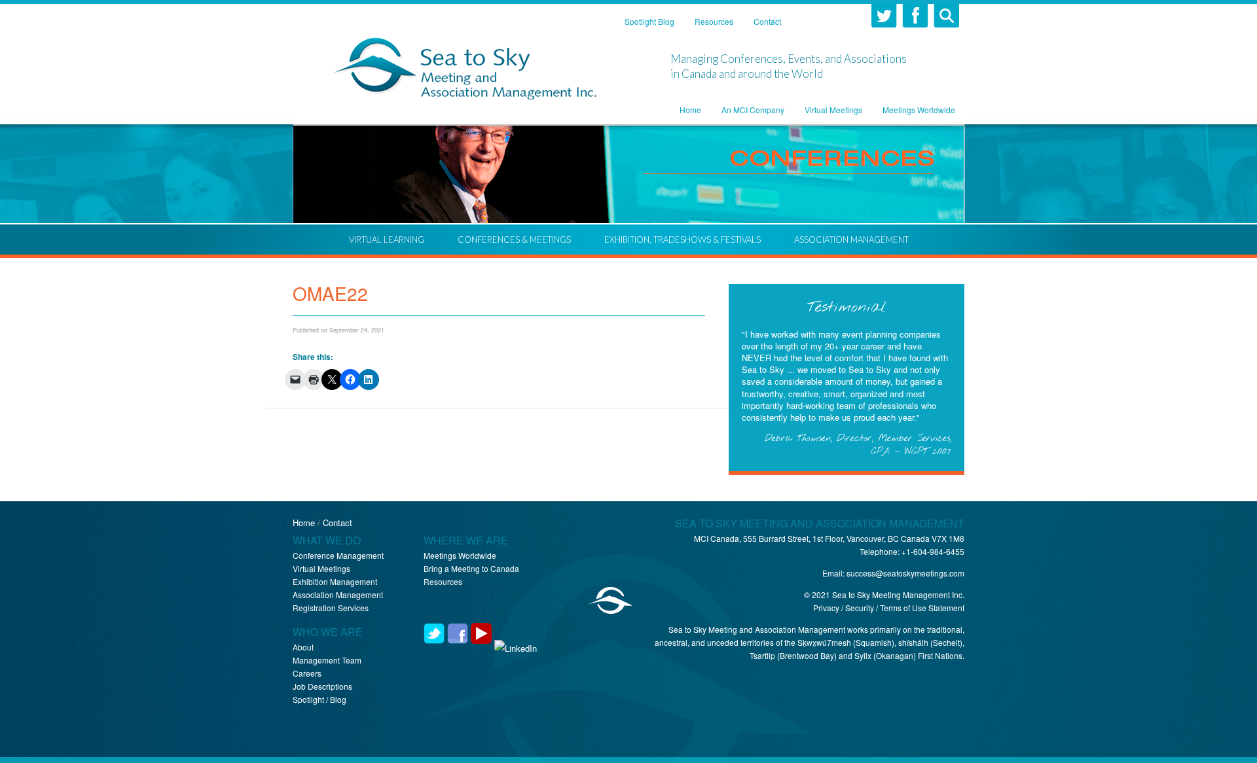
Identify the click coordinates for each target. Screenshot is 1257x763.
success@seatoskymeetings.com (905, 572)
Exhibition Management (335, 581)
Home (304, 522)
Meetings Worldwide (460, 555)
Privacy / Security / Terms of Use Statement (888, 607)
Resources (443, 581)
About (303, 646)
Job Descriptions (322, 686)
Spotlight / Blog (319, 699)
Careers (307, 673)
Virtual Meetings (321, 568)
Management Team (327, 659)
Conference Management (338, 555)
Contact (337, 522)
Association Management (338, 594)
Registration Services (331, 607)
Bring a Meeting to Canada (471, 568)
